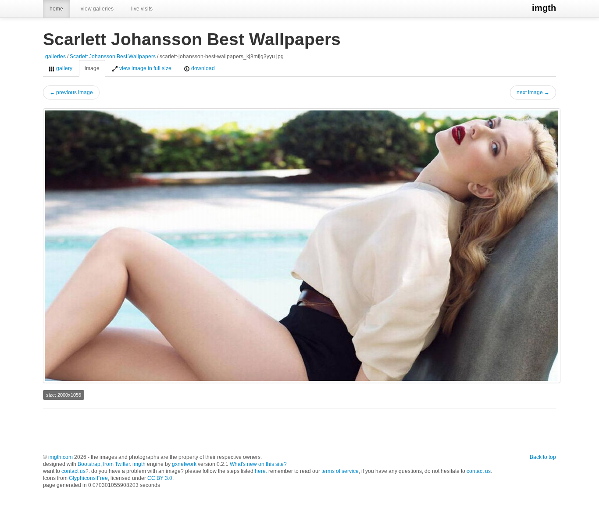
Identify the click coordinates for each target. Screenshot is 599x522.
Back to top (543, 457)
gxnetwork (184, 464)
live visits (142, 9)
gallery (63, 68)
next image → (533, 92)
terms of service (340, 471)
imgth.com (60, 457)
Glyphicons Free (88, 478)
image (92, 68)
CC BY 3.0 (159, 478)
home (56, 9)
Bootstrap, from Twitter (104, 464)
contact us (73, 471)
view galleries (97, 9)
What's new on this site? (258, 464)
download (202, 68)
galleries (55, 56)
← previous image (71, 92)
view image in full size (144, 68)
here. (261, 471)
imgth (544, 8)
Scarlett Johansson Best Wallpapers (113, 56)
